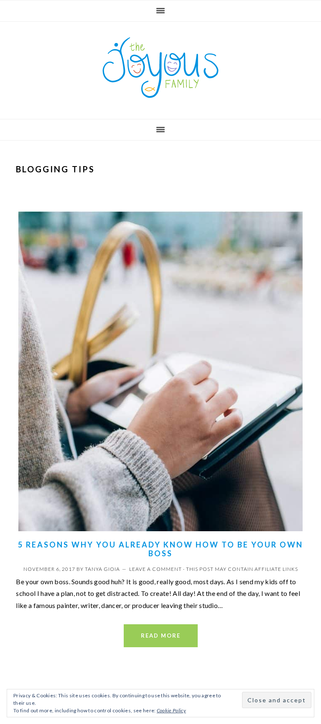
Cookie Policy (171, 710)
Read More (161, 635)
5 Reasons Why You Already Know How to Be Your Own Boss (160, 549)
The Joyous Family (160, 67)
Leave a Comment (155, 569)
